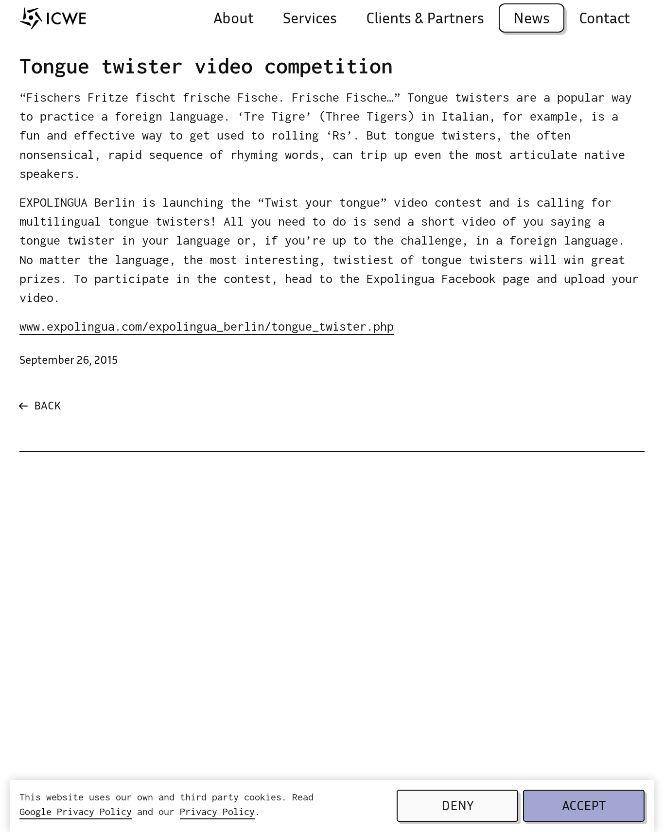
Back (47, 407)
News (531, 19)
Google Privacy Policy (75, 811)
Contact (604, 19)
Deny (457, 807)
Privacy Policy (217, 811)
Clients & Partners (425, 19)
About (233, 19)
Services (310, 19)
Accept (584, 807)
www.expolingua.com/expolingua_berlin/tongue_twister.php (206, 326)
